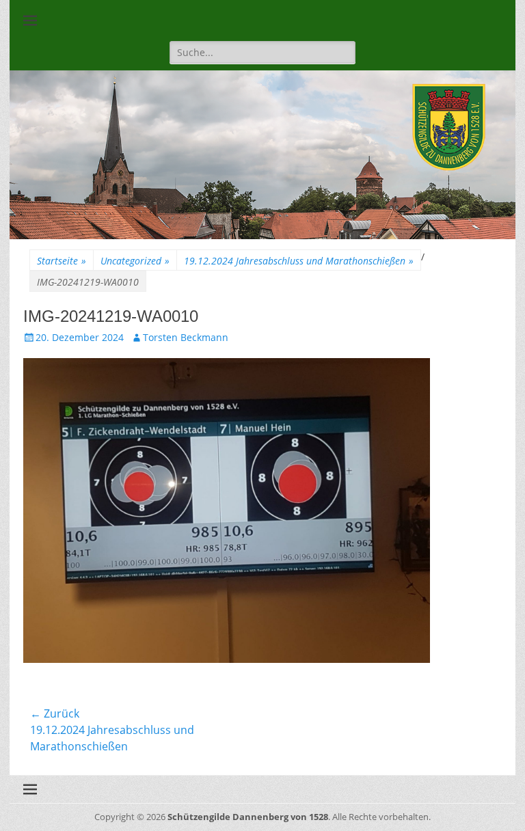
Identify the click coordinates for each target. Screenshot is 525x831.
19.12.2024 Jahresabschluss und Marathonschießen (299, 260)
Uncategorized (135, 260)
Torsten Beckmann (185, 337)
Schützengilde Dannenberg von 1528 (247, 816)
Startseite (61, 260)
